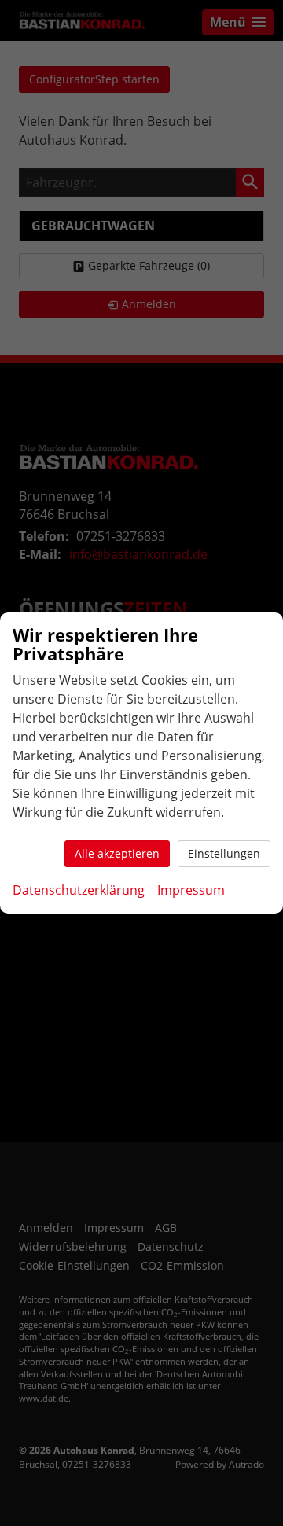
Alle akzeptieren (117, 853)
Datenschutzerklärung (79, 890)
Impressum (191, 890)
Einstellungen (224, 853)
